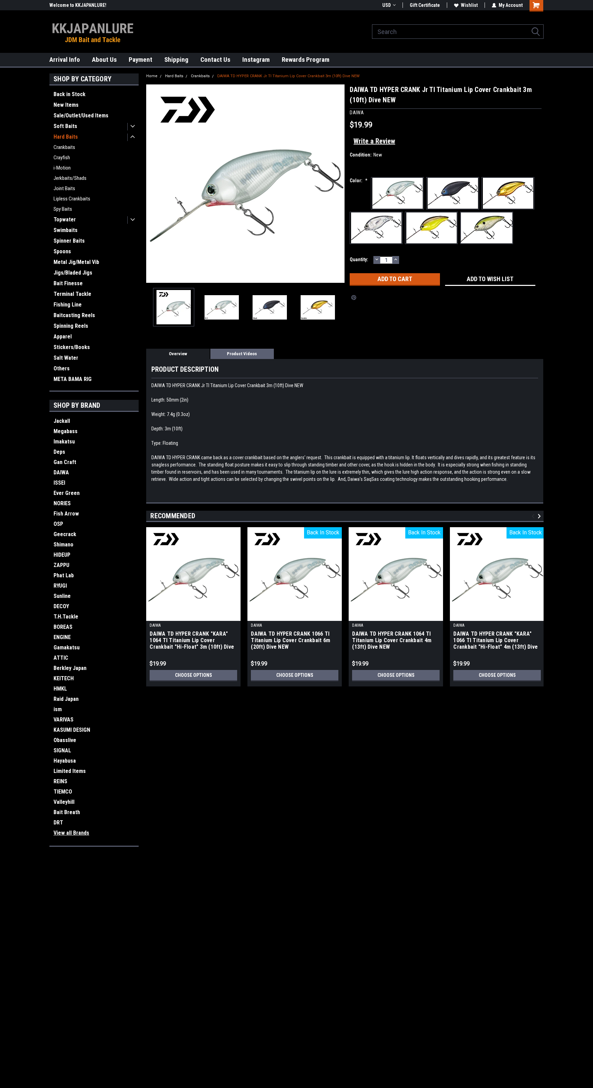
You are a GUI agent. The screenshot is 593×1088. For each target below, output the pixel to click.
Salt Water (66, 358)
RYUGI (60, 585)
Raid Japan (66, 699)
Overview (178, 353)
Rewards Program (305, 59)
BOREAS (63, 627)
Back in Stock (69, 94)
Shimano (63, 544)
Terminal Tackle (72, 294)
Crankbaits (64, 147)
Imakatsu (64, 441)
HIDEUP (62, 555)
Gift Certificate (425, 5)
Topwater (65, 219)
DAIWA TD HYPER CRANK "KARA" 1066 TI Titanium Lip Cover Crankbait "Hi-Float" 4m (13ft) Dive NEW (495, 640)
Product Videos (242, 353)
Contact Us (215, 59)
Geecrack (65, 534)
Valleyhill (64, 802)
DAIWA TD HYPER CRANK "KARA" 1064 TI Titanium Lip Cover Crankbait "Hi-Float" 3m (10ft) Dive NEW (192, 640)
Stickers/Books (72, 347)
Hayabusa (65, 760)
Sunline (62, 596)
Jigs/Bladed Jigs (73, 272)
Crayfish (62, 157)
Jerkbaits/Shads (70, 178)
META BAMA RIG (73, 379)
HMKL (60, 688)
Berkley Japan (70, 668)
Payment (140, 59)
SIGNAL (62, 750)
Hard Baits (66, 137)
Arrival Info (64, 59)
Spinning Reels (71, 326)
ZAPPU (61, 565)
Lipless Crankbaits (72, 199)
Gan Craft (65, 462)
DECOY (61, 606)
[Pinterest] (354, 297)
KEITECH (64, 678)
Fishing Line (68, 304)
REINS (60, 781)
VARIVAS (63, 719)
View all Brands (71, 833)
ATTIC (61, 658)
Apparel (63, 336)
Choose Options (193, 675)
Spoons (62, 251)
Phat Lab (64, 575)
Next (338, 183)
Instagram (256, 59)
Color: (359, 180)
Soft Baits (65, 126)
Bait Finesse (68, 283)
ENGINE (62, 637)
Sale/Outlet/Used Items (81, 115)
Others (62, 368)
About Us (104, 59)
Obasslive (65, 740)
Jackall (62, 421)
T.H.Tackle (66, 616)
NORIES (62, 503)
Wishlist (469, 5)
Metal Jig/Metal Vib (76, 262)
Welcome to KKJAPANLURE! (77, 5)
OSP (58, 524)
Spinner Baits (69, 241)
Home (152, 76)
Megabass (66, 431)
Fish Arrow (66, 513)
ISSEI (59, 482)
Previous (153, 183)
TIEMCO (63, 791)
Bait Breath (67, 812)
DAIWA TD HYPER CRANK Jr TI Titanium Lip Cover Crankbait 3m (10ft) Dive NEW (288, 76)
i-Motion (62, 168)
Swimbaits (66, 230)
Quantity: (359, 259)
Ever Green (67, 493)
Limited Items (70, 771)
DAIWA (61, 472)
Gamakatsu (67, 647)
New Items (66, 105)
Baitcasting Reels (74, 315)
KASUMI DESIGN (72, 730)
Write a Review (374, 141)
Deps (59, 452)
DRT (58, 822)
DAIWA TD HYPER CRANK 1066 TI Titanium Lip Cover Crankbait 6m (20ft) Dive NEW (290, 640)
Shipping (176, 59)
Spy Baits (63, 209)
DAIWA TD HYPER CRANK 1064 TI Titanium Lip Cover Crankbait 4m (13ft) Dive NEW (391, 640)
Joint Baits (64, 188)
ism (58, 709)
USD (386, 5)
